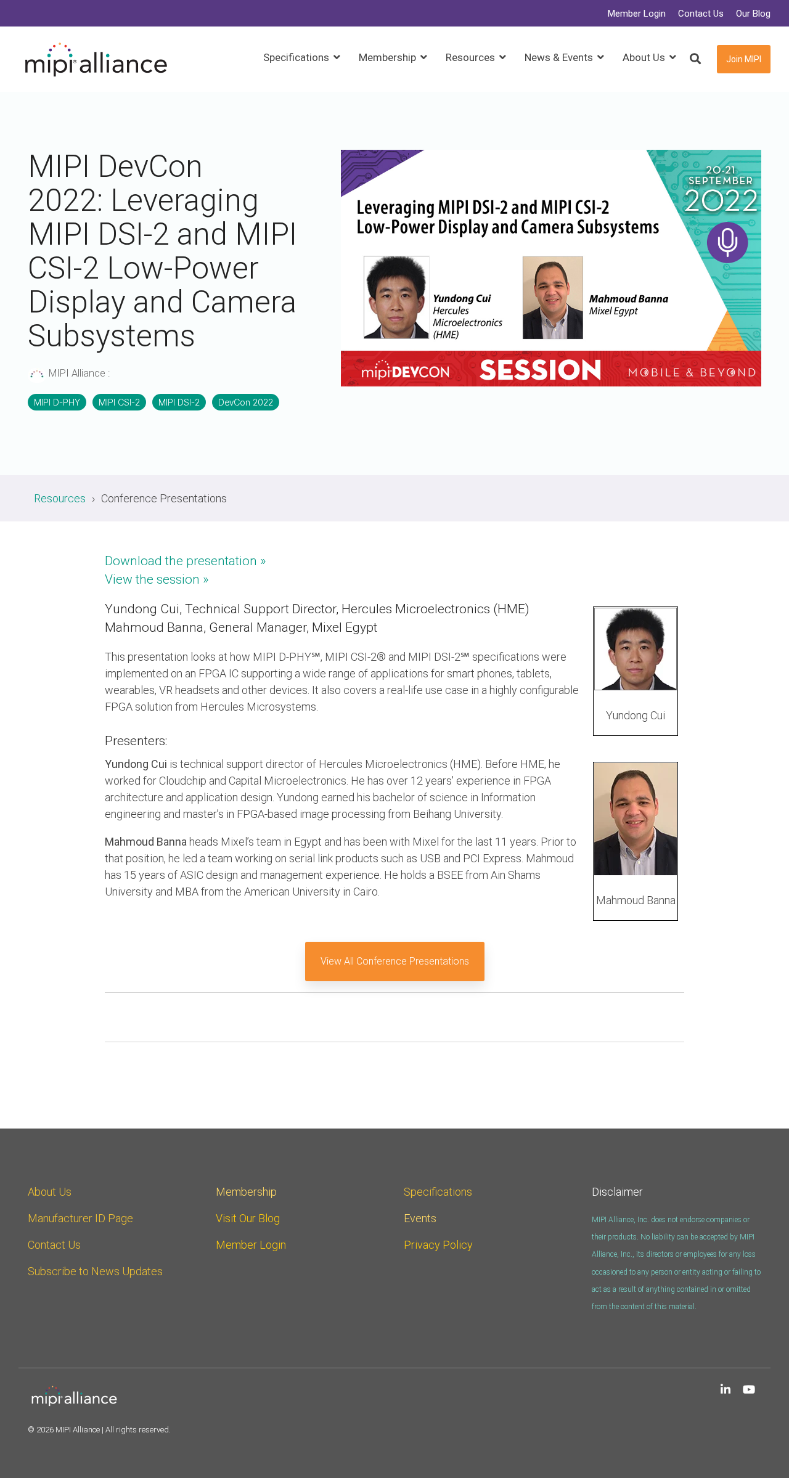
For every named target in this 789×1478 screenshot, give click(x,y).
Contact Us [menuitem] (701, 13)
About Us (50, 1191)
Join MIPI (743, 59)
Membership (246, 1191)
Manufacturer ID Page (80, 1218)
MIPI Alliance (77, 373)
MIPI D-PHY (57, 402)
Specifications (438, 1191)
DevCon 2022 (245, 402)
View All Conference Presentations (395, 961)
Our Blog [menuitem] (753, 13)
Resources (60, 498)
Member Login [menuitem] (637, 13)
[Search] (695, 59)
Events (420, 1218)
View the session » (157, 579)
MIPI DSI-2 (179, 402)
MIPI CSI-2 (119, 402)
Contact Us (54, 1244)
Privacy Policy (438, 1244)
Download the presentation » (185, 560)
